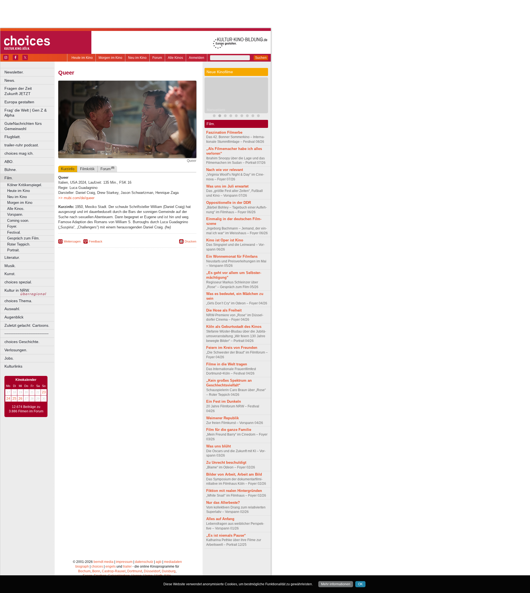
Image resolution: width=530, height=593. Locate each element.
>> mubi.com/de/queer (76, 198)
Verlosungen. (15, 350)
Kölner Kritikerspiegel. (24, 185)
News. (9, 80)
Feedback (95, 241)
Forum (157, 58)
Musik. (10, 265)
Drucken (190, 241)
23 (44, 392)
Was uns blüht (218, 446)
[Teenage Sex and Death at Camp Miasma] (236, 116)
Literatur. (12, 257)
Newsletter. (14, 72)
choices (97, 566)
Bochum (84, 571)
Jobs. (9, 358)
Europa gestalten (19, 102)
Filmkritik (87, 169)
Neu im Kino (137, 58)
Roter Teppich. (18, 244)
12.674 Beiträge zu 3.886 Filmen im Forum (26, 409)
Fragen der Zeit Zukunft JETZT (29, 91)
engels (110, 566)
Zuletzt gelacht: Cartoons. (26, 325)
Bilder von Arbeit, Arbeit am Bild (234, 474)
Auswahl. (12, 309)
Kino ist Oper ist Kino (224, 240)
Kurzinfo (67, 169)
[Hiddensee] (253, 116)
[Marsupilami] (219, 116)
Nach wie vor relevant (224, 170)
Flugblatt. (12, 137)
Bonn (96, 571)
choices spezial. (18, 282)
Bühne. (10, 169)
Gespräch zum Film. (23, 238)
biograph (82, 566)
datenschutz (144, 562)
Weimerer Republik (222, 418)
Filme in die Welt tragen (226, 364)
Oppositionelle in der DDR (228, 203)
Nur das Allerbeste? (223, 502)
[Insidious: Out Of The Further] (214, 116)
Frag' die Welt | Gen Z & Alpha (25, 113)
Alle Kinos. (16, 209)
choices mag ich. (19, 153)
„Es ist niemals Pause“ (226, 535)
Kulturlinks (13, 366)
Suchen (261, 58)
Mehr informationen (335, 584)
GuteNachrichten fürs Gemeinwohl (23, 126)
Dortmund (134, 571)
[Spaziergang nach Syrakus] (225, 116)
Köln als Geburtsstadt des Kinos (233, 327)
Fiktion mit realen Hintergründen (234, 491)
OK (360, 584)
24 (8, 398)
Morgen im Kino (110, 58)
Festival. (14, 232)
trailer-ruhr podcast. (21, 145)
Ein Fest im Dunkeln (223, 401)
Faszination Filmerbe (224, 132)
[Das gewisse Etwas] (247, 116)
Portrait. (13, 250)
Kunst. (9, 274)
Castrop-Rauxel (114, 571)
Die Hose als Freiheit (224, 310)
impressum (124, 562)
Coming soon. (18, 220)
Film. (8, 178)
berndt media (103, 562)
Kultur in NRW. (17, 290)
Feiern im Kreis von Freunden (231, 348)
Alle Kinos (175, 58)
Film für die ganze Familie (228, 430)
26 (20, 398)
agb (158, 562)
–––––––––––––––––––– (26, 333)
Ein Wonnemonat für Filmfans (232, 256)
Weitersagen (72, 241)
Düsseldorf (152, 571)
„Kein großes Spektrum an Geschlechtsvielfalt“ (229, 382)
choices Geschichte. (21, 341)
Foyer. (12, 226)
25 (14, 398)
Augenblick (13, 317)
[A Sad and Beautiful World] (231, 116)
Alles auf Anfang (220, 519)
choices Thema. (18, 301)
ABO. (9, 161)
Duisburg (169, 571)
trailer (127, 566)
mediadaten (173, 562)
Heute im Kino (82, 58)
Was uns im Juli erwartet (227, 186)
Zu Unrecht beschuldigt (226, 462)
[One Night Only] (242, 116)
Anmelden (196, 58)
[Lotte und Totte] (258, 116)
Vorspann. (15, 214)
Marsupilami (216, 110)
